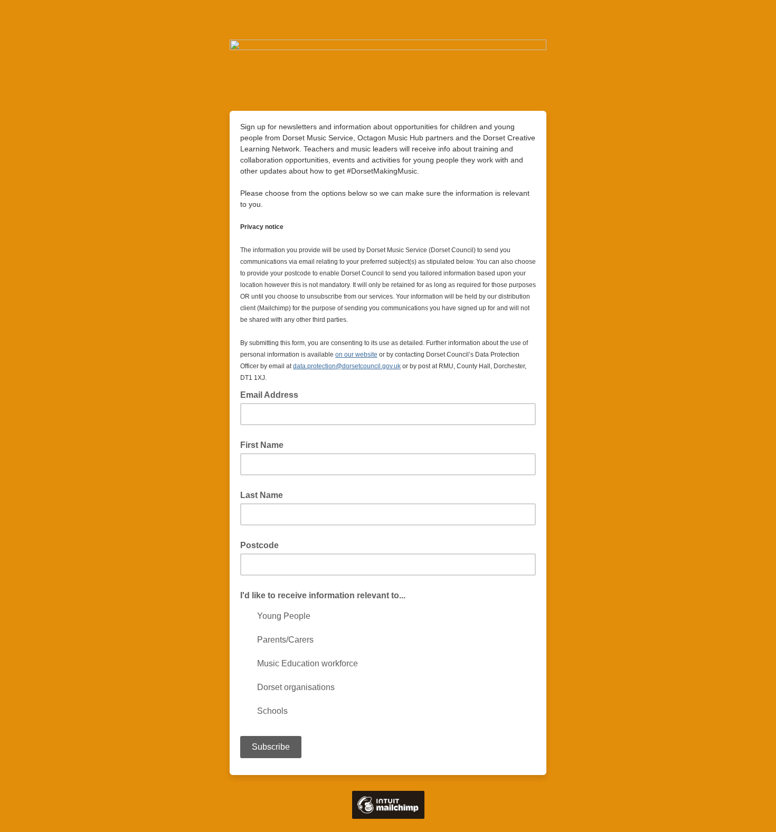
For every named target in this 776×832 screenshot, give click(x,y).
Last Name (261, 495)
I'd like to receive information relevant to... (322, 595)
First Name (261, 445)
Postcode (259, 545)
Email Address (272, 394)
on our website (356, 354)
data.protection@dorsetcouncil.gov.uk (347, 366)
